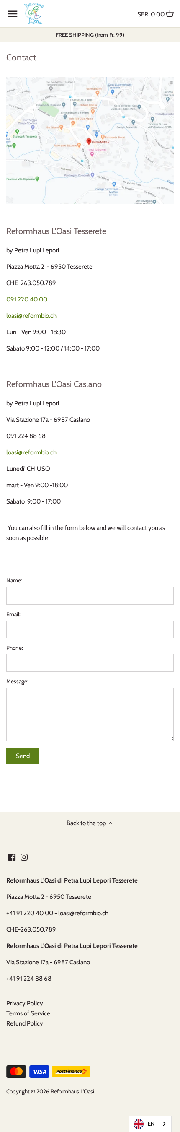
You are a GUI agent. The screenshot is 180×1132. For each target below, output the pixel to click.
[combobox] (150, 1124)
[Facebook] (11, 857)
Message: (17, 681)
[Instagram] (24, 857)
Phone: (14, 647)
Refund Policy (24, 1023)
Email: (13, 614)
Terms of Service (28, 1013)
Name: (14, 580)
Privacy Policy (24, 1003)
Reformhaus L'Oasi (72, 1091)
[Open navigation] (12, 14)
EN (151, 1123)
